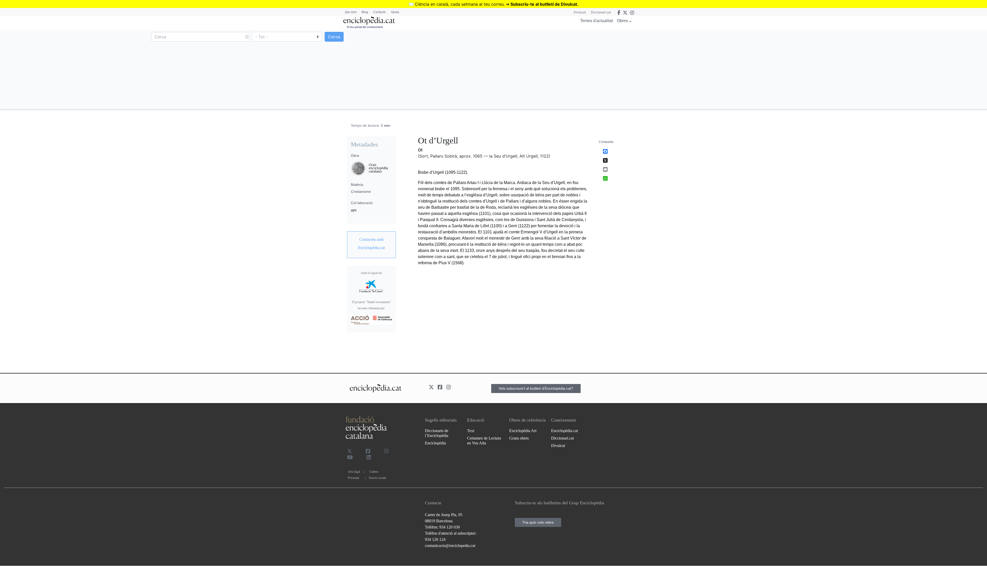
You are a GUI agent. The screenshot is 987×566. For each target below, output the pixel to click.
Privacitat (353, 478)
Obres (622, 21)
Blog (365, 12)
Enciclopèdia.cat (564, 430)
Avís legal (354, 471)
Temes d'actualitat (596, 21)
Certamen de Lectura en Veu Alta (484, 440)
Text (470, 430)
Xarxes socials (377, 478)
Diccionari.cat (601, 12)
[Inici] (369, 20)
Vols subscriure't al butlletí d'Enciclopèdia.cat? (536, 388)
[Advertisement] (740, 69)
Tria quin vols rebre (538, 522)
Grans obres (519, 438)
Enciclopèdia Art (522, 430)
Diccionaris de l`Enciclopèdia (436, 433)
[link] (371, 243)
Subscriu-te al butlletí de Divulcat (543, 4)
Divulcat (580, 12)
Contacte (379, 12)
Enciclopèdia (435, 443)
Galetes (373, 471)
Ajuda (395, 12)
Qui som (351, 12)
